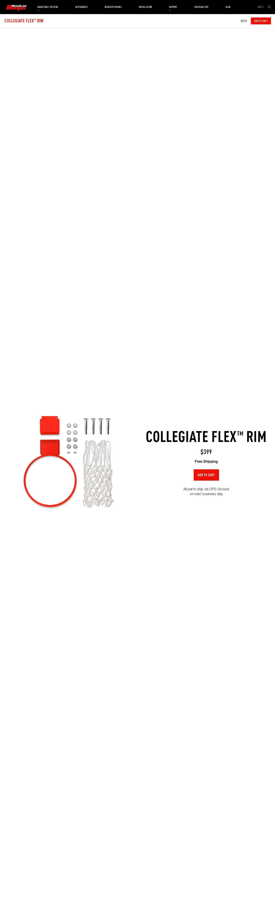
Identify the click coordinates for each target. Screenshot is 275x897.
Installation (145, 7)
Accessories (81, 7)
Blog (228, 7)
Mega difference (113, 7)
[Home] (16, 7)
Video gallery (201, 7)
